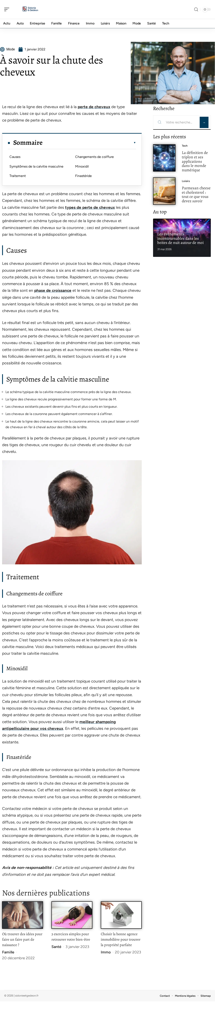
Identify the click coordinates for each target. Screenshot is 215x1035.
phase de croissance (52, 290)
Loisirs (186, 181)
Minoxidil (82, 166)
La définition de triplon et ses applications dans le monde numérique (195, 161)
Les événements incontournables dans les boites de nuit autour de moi (180, 238)
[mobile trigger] (7, 9)
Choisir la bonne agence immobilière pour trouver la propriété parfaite (120, 939)
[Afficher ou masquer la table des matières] (89, 142)
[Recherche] (196, 9)
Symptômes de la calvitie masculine (36, 166)
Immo (106, 952)
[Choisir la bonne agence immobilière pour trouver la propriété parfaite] (121, 915)
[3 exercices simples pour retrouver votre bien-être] (72, 915)
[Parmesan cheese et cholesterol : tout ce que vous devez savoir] (164, 191)
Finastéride (83, 176)
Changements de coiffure (94, 157)
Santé (56, 947)
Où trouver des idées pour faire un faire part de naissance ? (22, 939)
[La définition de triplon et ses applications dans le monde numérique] (164, 158)
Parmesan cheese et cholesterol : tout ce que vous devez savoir (196, 194)
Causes (14, 157)
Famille (8, 952)
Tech (184, 145)
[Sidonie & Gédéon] (30, 9)
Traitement (17, 176)
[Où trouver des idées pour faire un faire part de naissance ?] (22, 915)
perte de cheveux (94, 106)
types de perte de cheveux (90, 207)
